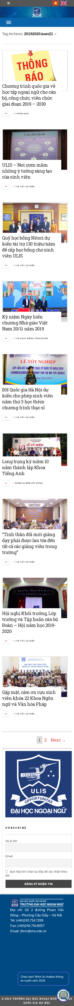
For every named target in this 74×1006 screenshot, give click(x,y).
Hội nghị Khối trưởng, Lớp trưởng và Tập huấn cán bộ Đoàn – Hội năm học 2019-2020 (30, 622)
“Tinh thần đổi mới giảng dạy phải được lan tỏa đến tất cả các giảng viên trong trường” (29, 543)
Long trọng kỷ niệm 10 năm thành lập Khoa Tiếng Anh (25, 467)
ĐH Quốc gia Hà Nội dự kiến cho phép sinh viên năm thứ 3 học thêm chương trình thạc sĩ (27, 399)
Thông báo (22, 113)
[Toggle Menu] (8, 22)
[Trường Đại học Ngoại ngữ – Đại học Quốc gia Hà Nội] (37, 12)
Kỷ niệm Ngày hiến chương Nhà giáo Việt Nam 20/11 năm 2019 (24, 323)
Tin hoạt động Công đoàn (31, 338)
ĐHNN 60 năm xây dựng (29, 483)
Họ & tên (11, 841)
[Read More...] (6, 113)
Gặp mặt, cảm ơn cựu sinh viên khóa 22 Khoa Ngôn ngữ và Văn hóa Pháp (29, 698)
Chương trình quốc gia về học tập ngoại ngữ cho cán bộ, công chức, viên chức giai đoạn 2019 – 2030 (29, 95)
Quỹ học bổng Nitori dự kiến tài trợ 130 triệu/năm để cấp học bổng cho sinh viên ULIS (28, 247)
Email (9, 856)
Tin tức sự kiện (25, 186)
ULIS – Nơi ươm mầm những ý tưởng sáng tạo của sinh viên (27, 171)
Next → (58, 740)
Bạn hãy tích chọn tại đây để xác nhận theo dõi (36, 873)
